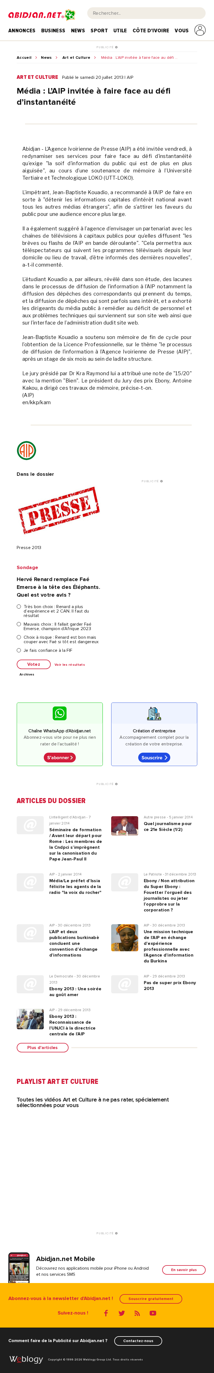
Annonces (22, 30)
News (78, 30)
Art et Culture (76, 58)
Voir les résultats (70, 665)
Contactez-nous (138, 1340)
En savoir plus (184, 1269)
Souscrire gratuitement (150, 1298)
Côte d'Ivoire (151, 30)
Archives (27, 674)
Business (53, 30)
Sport (99, 30)
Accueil (24, 58)
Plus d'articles (42, 1047)
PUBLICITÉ (105, 47)
